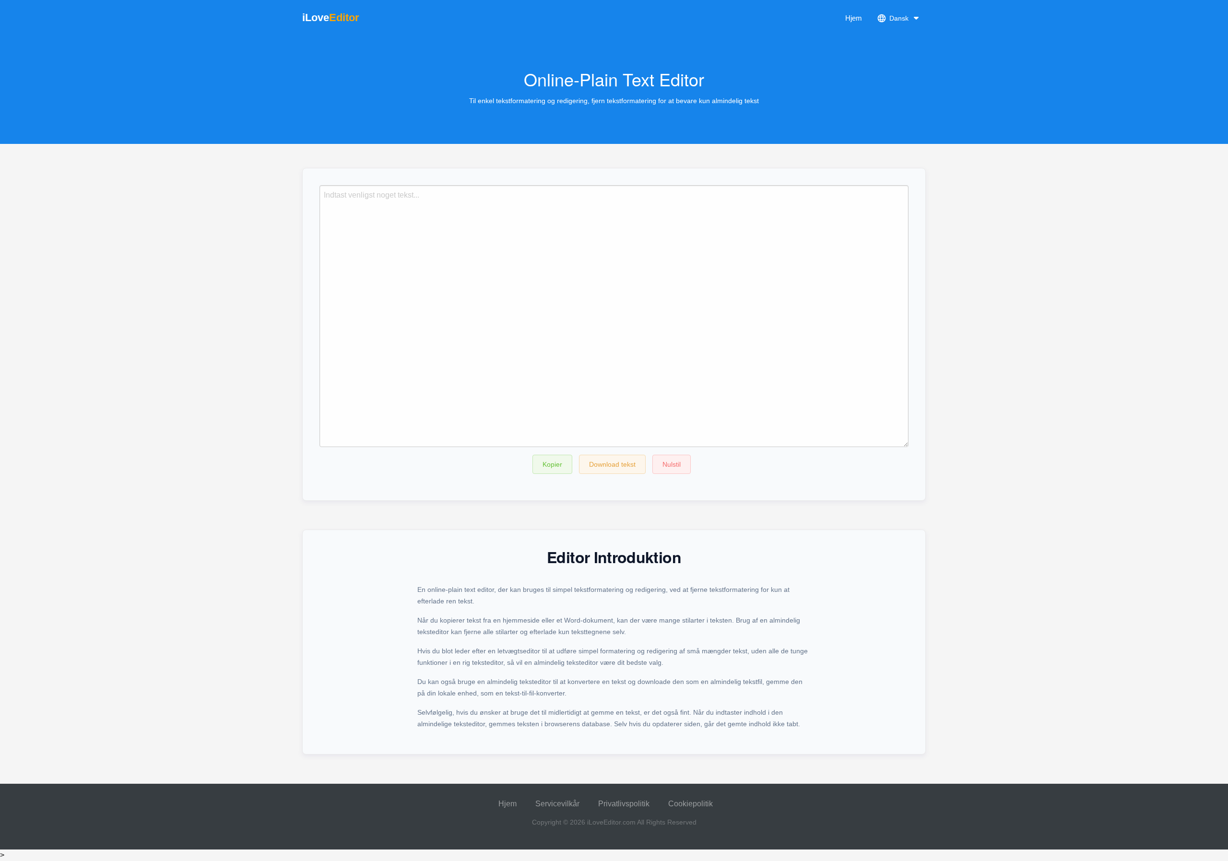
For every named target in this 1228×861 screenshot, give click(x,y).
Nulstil (671, 464)
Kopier (552, 464)
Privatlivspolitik (623, 804)
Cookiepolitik (690, 804)
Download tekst (612, 464)
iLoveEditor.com (611, 822)
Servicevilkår (557, 804)
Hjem (853, 18)
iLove (330, 18)
